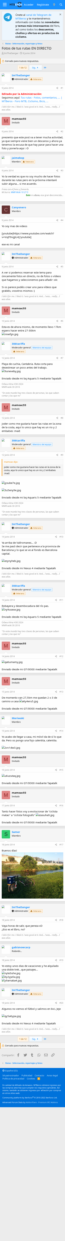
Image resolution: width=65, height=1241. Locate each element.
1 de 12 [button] (23, 67)
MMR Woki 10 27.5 (19, 192)
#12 (61, 656)
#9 (62, 454)
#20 (61, 1002)
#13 (61, 691)
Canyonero (19, 207)
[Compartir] (57, 88)
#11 (61, 600)
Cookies (31, 1078)
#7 (62, 358)
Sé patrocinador (10, 1075)
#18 (61, 920)
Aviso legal (52, 1075)
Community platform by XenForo (29, 1097)
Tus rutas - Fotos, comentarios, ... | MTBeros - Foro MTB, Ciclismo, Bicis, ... (32, 99)
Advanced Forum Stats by (30, 1102)
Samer (16, 832)
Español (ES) (11, 1070)
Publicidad (26, 1075)
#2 (62, 131)
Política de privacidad (13, 1078)
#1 (62, 88)
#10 (61, 536)
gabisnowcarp (21, 947)
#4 (62, 220)
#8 (62, 417)
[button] (5, 4)
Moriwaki (18, 718)
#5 (62, 266)
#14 (61, 730)
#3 (62, 170)
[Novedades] (54, 4)
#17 (61, 844)
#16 (61, 805)
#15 (61, 769)
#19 (61, 960)
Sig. (34, 67)
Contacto (39, 1075)
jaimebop (18, 157)
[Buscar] (61, 4)
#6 (62, 321)
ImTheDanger (11, 53)
